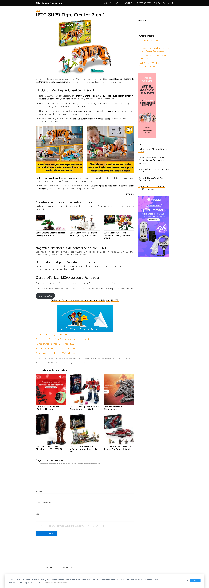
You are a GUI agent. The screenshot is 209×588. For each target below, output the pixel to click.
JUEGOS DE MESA (144, 3)
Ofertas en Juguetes (49, 3)
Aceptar (195, 580)
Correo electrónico (45, 503)
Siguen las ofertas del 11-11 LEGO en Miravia (55, 353)
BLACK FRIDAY (128, 3)
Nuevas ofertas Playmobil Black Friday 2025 (55, 343)
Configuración (183, 580)
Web (37, 514)
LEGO (104, 3)
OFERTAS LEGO (45, 295)
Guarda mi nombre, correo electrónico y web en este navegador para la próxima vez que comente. (71, 526)
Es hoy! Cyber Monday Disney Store (51, 334)
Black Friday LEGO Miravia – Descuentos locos (56, 348)
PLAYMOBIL (115, 3)
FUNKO (166, 3)
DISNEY (157, 3)
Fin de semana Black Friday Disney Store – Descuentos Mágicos (64, 339)
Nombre (40, 491)
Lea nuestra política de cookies (56, 583)
